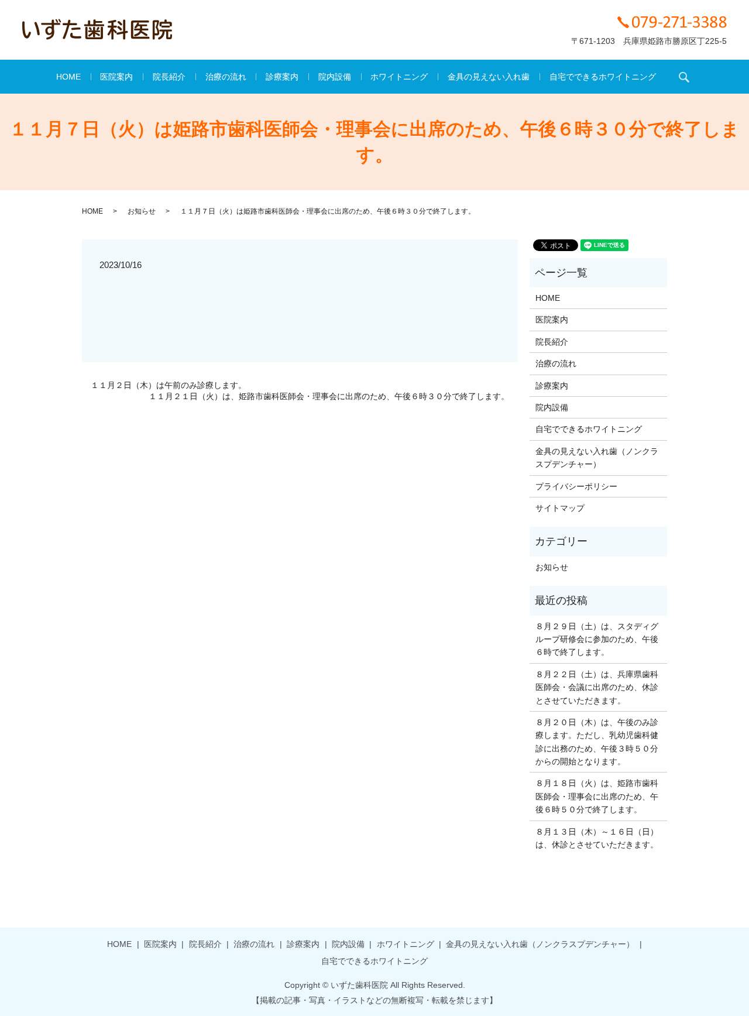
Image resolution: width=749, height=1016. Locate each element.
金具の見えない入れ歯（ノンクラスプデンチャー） (596, 458)
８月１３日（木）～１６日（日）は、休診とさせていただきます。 (596, 838)
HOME (68, 76)
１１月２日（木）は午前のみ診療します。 (168, 385)
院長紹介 (169, 76)
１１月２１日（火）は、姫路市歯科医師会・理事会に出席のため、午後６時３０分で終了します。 (329, 396)
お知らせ (142, 211)
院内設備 (334, 76)
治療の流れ (225, 76)
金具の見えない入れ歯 (489, 76)
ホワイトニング (399, 76)
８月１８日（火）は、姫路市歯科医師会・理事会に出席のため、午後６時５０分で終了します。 (596, 796)
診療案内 (282, 76)
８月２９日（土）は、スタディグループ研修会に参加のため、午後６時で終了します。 (596, 639)
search (684, 76)
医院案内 (116, 76)
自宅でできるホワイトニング (602, 76)
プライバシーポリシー (576, 486)
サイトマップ (560, 508)
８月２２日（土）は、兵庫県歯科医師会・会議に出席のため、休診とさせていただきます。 (596, 687)
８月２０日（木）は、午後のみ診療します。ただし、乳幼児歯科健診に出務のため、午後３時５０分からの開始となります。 (596, 742)
